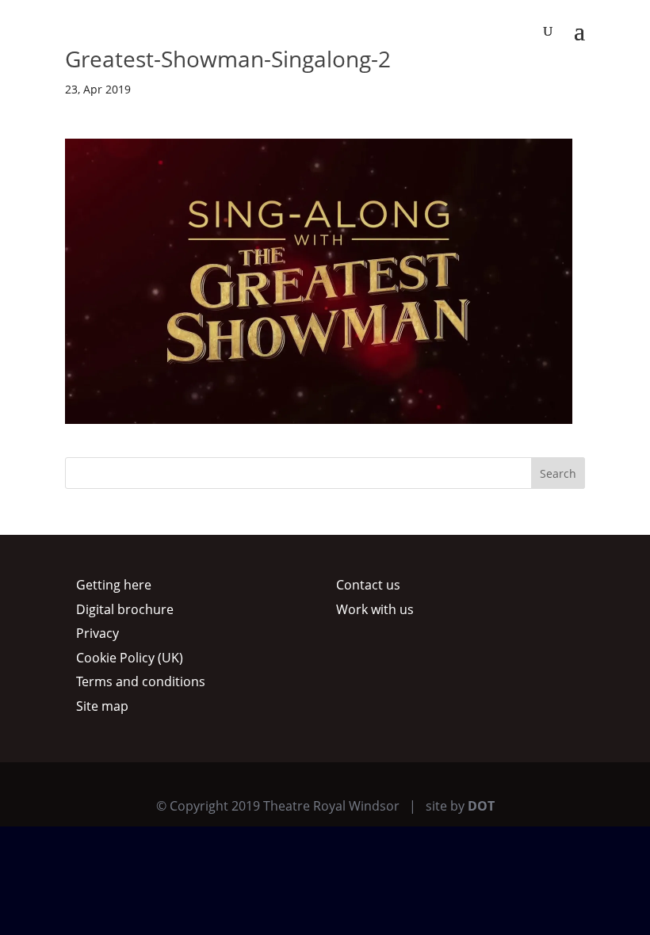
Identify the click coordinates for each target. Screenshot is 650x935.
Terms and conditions (140, 681)
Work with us (375, 609)
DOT (481, 806)
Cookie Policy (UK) (129, 657)
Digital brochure (125, 609)
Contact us (368, 584)
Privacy (97, 633)
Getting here (113, 584)
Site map (102, 706)
